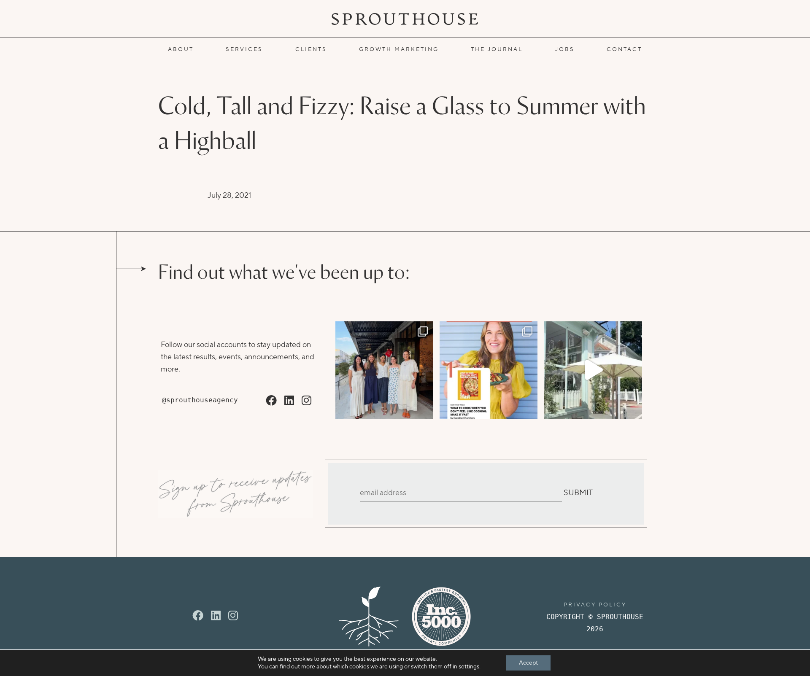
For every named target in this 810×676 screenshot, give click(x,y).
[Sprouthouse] (405, 19)
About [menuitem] (181, 49)
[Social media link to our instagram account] (306, 401)
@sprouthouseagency (200, 400)
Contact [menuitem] (624, 49)
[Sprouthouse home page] (369, 616)
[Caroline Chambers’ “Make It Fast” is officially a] (488, 370)
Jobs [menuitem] (565, 49)
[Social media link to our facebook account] (271, 401)
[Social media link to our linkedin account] (289, 401)
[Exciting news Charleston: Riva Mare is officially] (384, 370)
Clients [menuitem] (311, 49)
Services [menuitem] (244, 49)
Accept (528, 663)
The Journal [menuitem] (497, 49)
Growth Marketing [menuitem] (399, 49)
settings (469, 667)
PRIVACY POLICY (595, 604)
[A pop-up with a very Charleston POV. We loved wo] (593, 370)
